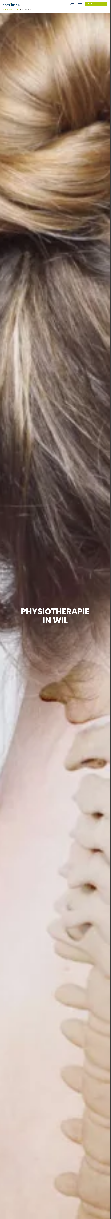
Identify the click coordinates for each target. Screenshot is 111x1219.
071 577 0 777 (76, 4)
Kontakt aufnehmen (96, 4)
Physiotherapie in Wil (10, 10)
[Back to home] (13, 4)
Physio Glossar (25, 10)
